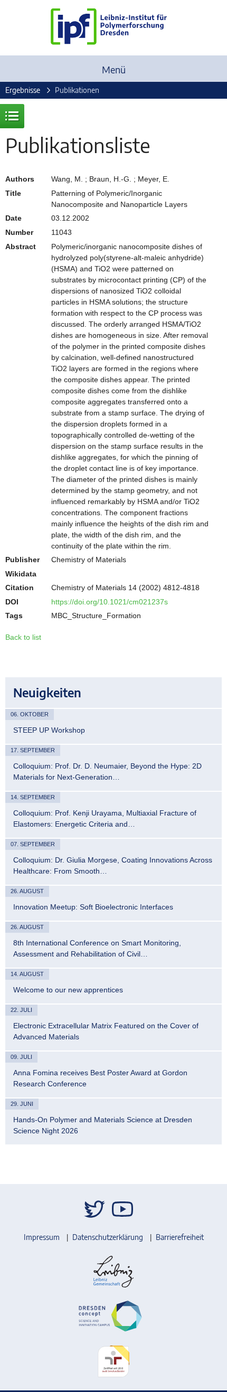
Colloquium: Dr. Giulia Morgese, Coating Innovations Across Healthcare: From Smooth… (112, 865)
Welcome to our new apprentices (68, 990)
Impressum (42, 1237)
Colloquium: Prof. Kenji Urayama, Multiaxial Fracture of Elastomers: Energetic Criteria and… (104, 818)
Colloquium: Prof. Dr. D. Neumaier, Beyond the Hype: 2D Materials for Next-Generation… (107, 771)
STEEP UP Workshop (49, 730)
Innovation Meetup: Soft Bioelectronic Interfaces (93, 907)
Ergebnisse (22, 90)
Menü (114, 69)
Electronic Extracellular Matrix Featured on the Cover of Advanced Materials (105, 1031)
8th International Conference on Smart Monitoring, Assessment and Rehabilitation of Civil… (97, 948)
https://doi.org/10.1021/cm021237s (109, 602)
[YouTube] (122, 1209)
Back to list (23, 637)
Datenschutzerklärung (107, 1237)
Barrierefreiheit (180, 1237)
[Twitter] (94, 1209)
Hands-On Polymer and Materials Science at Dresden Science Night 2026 (102, 1125)
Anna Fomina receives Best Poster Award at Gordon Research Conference (100, 1078)
